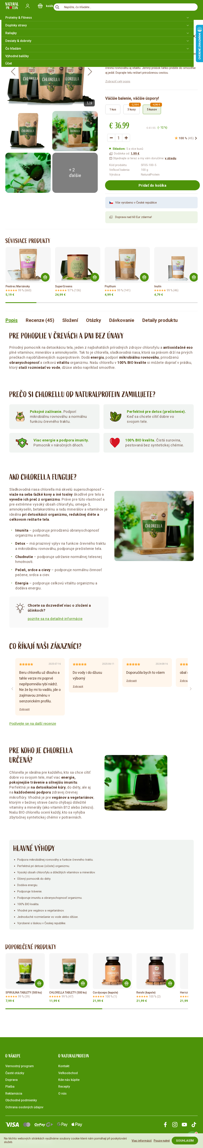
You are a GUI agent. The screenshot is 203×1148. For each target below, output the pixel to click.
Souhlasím (185, 1140)
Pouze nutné (162, 1140)
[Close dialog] (173, 525)
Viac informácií (142, 1140)
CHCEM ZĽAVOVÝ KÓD (62, 588)
